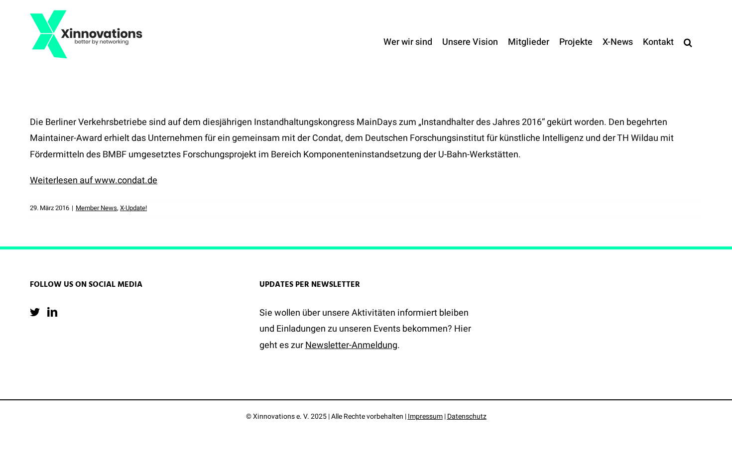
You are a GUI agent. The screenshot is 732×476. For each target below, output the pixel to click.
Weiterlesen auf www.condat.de (93, 180)
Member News (96, 208)
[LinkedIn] (52, 312)
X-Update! (133, 208)
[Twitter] (35, 312)
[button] (688, 42)
